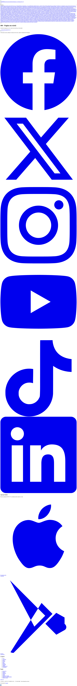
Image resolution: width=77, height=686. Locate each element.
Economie (4, 664)
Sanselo (6, 683)
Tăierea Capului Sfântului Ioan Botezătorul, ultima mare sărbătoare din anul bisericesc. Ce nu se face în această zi (21, 8)
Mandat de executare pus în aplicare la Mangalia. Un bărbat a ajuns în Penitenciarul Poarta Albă (49, 13)
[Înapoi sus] (0, 685)
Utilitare (19, 1)
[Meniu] (0, 4)
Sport (10, 1)
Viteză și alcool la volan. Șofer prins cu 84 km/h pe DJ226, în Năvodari (50, 18)
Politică (12, 1)
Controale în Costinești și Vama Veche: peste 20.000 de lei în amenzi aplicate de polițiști (28, 7)
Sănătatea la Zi (5, 666)
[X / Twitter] (38, 186)
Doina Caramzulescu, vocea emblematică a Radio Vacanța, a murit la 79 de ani (33, 5)
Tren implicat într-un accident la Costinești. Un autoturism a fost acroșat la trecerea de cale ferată (46, 11)
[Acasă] (2, 0)
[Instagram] (38, 263)
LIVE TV (22, 1)
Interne (5, 1)
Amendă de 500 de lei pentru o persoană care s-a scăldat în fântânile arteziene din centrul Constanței (43, 10)
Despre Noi (4, 671)
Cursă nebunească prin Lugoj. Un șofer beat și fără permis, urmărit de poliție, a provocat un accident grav (48, 6)
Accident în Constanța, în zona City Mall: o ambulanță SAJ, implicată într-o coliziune (17, 6)
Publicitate (4, 673)
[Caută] (0, 2)
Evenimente (4, 667)
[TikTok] (38, 416)
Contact (4, 672)
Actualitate (2, 1)
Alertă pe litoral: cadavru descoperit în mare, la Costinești (9, 5)
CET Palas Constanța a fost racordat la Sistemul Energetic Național (62, 9)
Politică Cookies (5, 677)
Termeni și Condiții (6, 675)
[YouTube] (38, 339)
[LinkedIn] (38, 492)
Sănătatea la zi (15, 1)
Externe (7, 1)
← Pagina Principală (3, 29)
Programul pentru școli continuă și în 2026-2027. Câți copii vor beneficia (52, 8)
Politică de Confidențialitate (7, 676)
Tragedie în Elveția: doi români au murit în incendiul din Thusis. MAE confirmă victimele (52, 20)
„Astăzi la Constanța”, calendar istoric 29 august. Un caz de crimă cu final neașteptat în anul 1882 (35, 9)
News (3, 658)
